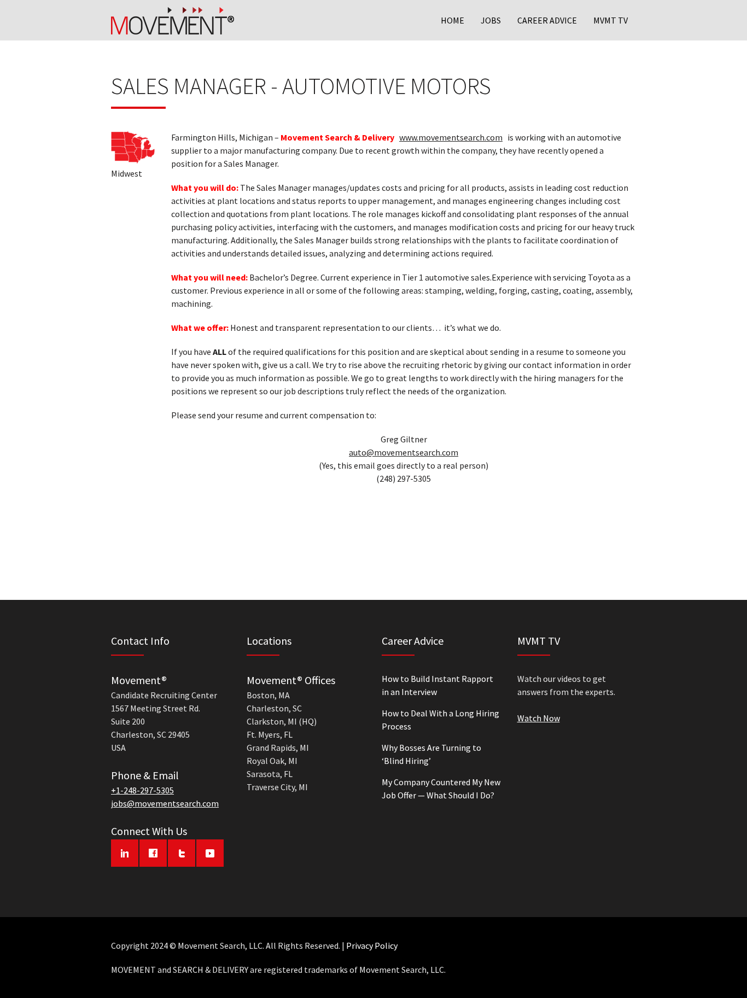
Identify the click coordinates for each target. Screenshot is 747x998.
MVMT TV (610, 20)
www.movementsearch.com (451, 137)
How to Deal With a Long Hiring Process (440, 720)
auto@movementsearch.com (403, 452)
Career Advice (547, 20)
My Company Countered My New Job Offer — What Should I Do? (441, 789)
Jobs (491, 20)
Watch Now (538, 718)
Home (452, 20)
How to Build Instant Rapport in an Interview (437, 685)
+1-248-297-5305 (142, 790)
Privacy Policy (372, 945)
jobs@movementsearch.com (165, 803)
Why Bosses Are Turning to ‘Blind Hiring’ (431, 754)
